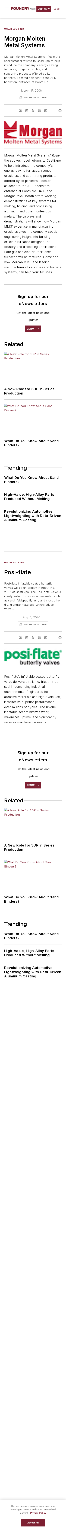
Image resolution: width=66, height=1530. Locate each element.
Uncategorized (14, 29)
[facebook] (20, 110)
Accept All (33, 1522)
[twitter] (33, 110)
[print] (60, 110)
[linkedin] (27, 110)
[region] (33, 1515)
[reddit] (39, 110)
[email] (46, 110)
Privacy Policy (38, 1513)
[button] (7, 9)
